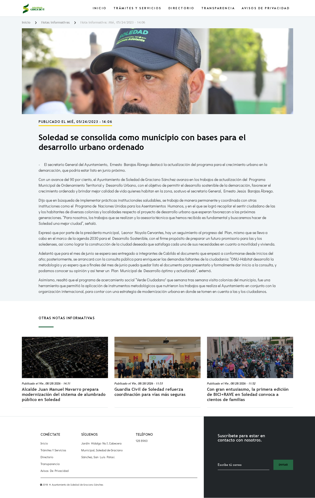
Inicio (100, 8)
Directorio (181, 8)
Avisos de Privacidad (266, 8)
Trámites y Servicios (138, 8)
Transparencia (218, 8)
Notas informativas (55, 22)
